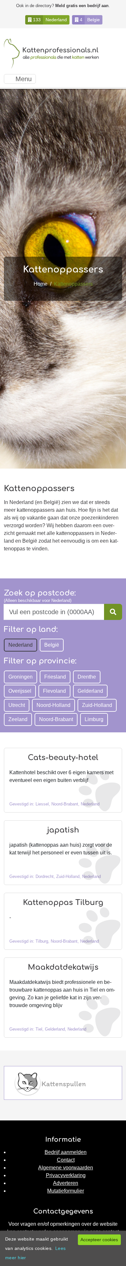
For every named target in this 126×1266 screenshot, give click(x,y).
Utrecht (16, 705)
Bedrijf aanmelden (66, 1152)
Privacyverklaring (66, 1175)
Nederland (56, 19)
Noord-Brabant (56, 719)
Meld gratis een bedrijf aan (82, 5)
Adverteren (65, 1183)
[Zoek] (113, 612)
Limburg (94, 719)
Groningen (20, 677)
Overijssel (19, 691)
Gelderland (90, 691)
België (51, 645)
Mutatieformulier (65, 1191)
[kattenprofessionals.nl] (52, 53)
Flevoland (54, 691)
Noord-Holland (53, 705)
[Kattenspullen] (50, 1083)
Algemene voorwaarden (65, 1167)
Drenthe (87, 677)
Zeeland (17, 719)
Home (40, 284)
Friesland (55, 677)
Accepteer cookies (99, 1239)
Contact (66, 1160)
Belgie (93, 19)
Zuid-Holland (97, 705)
